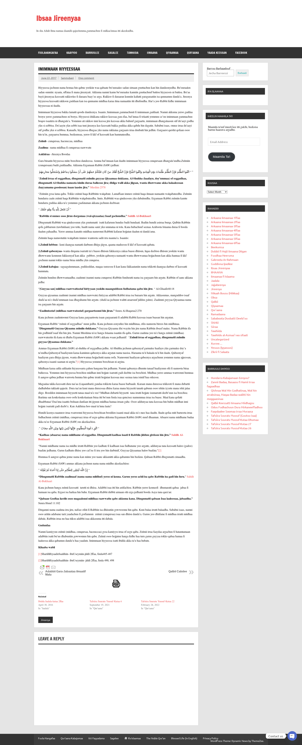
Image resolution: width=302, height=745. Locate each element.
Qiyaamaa (172, 53)
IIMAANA (152, 53)
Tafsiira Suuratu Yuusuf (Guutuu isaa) (234, 415)
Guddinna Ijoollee (222, 263)
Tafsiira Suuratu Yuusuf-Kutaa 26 (231, 428)
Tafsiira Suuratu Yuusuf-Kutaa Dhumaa (234, 419)
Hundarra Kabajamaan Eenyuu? (230, 377)
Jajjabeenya (218, 284)
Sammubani (67, 77)
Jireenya (45, 619)
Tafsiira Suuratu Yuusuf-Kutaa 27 (231, 424)
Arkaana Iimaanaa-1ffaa (225, 217)
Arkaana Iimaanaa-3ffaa (225, 226)
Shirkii (215, 322)
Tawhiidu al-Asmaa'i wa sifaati (229, 335)
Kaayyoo (71, 53)
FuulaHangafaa (48, 53)
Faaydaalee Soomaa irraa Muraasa (232, 411)
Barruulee (92, 53)
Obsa (214, 297)
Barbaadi (242, 73)
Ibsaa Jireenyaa (58, 18)
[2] (159, 450)
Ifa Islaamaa (215, 91)
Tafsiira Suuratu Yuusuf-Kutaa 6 (106, 601)
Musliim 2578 (97, 187)
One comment (86, 77)
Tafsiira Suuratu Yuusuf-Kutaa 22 (157, 601)
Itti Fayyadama (96, 738)
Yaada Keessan (217, 53)
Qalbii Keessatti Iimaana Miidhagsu (232, 403)
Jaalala (215, 280)
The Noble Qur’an (156, 738)
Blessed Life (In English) (184, 738)
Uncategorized (220, 339)
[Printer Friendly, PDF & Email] (47, 567)
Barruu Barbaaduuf (218, 68)
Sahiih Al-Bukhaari (139, 216)
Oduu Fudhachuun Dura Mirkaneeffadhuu (237, 407)
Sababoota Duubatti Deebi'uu (229, 318)
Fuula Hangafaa (46, 738)
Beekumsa (217, 247)
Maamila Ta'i (221, 156)
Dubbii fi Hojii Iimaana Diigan (229, 251)
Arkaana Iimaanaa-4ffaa (225, 230)
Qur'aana (216, 310)
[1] (78, 361)
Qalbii (214, 301)
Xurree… (216, 343)
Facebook (241, 53)
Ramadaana (218, 314)
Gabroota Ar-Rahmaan (224, 259)
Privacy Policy (210, 738)
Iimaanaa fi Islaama (222, 276)
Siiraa (214, 326)
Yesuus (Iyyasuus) (222, 347)
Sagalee (113, 53)
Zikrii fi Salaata (220, 351)
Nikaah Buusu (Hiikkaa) (225, 293)
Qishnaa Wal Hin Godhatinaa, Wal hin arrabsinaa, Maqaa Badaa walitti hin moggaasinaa (232, 394)
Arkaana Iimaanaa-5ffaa (225, 234)
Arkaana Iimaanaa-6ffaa (225, 243)
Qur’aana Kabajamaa (72, 738)
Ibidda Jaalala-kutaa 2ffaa (50, 601)
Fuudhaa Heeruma (222, 255)
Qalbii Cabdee (177, 571)
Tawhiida (132, 53)
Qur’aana (193, 53)
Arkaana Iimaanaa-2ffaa (225, 222)
